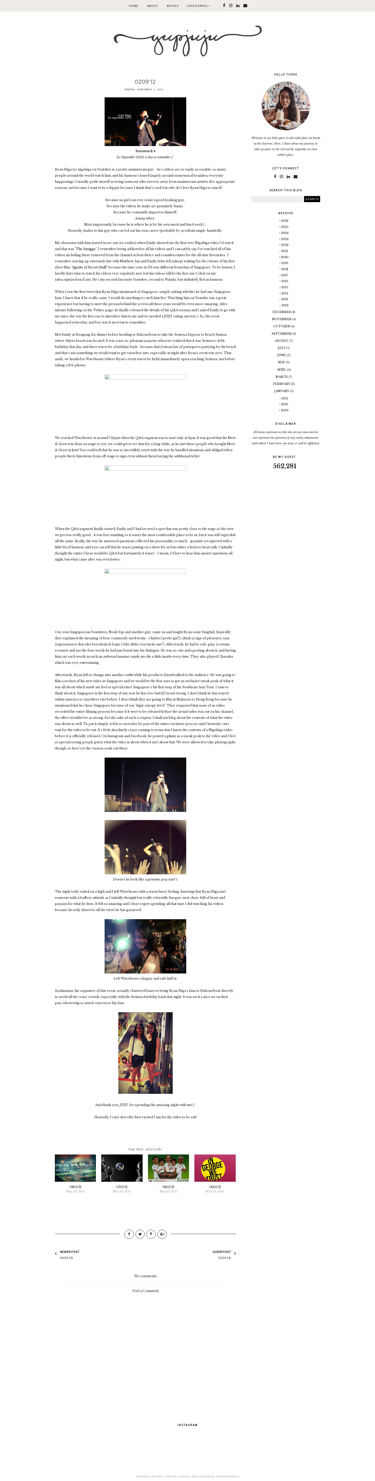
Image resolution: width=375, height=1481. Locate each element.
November (282, 319)
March (282, 377)
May (282, 362)
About (152, 6)
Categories (197, 6)
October (282, 326)
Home (134, 6)
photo (171, 736)
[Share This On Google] (162, 1234)
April (282, 369)
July (282, 348)
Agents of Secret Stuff (89, 267)
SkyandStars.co (227, 1476)
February (282, 384)
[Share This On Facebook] (129, 1234)
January (282, 391)
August (282, 341)
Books (173, 6)
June (282, 355)
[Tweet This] (140, 1234)
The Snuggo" (86, 249)
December (282, 312)
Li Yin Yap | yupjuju (176, 1476)
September (282, 333)
